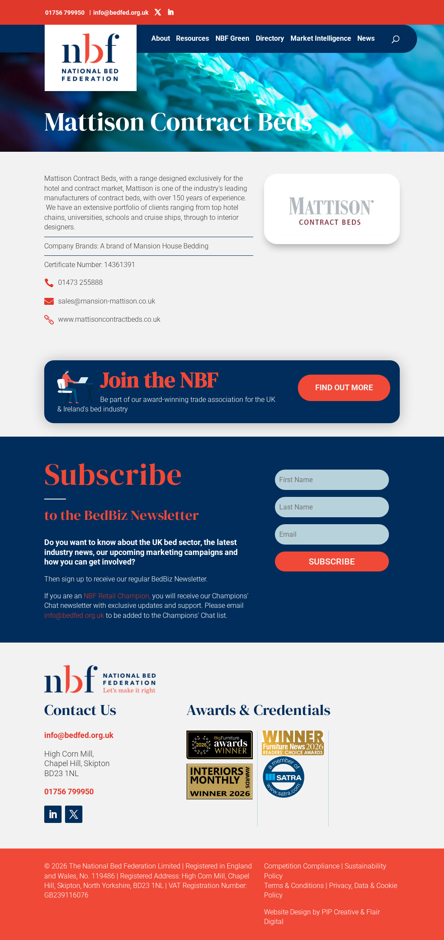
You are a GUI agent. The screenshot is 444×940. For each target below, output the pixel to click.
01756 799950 (69, 791)
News (366, 39)
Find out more (344, 387)
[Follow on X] (73, 814)
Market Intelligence (321, 39)
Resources (192, 39)
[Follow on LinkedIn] (53, 814)
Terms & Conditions (294, 885)
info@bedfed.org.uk (75, 615)
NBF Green (232, 39)
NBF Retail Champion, (117, 596)
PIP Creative (340, 912)
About (160, 39)
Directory (270, 39)
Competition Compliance (302, 866)
